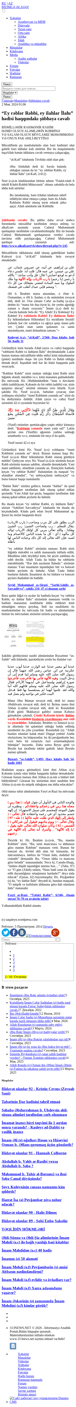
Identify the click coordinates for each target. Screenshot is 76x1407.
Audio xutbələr (27, 58)
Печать (48, 926)
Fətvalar (15, 69)
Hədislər (15, 73)
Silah (21, 40)
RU (4, 3)
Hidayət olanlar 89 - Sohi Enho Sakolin (34, 1221)
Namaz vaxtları (27, 1387)
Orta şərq (24, 33)
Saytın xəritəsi (27, 1390)
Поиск (7, 84)
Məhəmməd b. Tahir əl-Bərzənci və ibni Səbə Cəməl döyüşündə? (34, 1176)
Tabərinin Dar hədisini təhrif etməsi (31, 1102)
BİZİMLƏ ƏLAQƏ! (15, 7)
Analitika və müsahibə (32, 44)
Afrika (22, 36)
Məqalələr (16, 47)
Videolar (23, 62)
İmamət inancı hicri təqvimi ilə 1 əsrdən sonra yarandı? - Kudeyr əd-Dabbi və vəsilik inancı (34, 1127)
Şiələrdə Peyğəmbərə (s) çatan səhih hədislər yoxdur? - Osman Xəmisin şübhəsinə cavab (38, 1055)
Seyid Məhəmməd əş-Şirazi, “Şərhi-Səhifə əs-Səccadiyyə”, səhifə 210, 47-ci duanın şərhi (41, 586)
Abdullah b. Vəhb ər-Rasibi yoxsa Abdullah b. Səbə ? (30, 1163)
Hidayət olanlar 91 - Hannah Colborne (34, 1153)
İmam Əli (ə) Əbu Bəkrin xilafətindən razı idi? (39, 1039)
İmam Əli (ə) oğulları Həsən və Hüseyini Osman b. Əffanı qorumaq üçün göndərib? (37, 1142)
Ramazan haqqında (30, 1379)
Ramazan (16, 77)
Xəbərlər (15, 18)
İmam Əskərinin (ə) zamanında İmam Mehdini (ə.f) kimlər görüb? (33, 1303)
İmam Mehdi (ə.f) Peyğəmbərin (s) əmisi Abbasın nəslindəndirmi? (34, 1269)
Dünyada (24, 25)
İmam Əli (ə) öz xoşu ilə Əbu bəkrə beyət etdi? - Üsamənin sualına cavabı (41, 1048)
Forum (14, 66)
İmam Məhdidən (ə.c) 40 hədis (27, 1250)
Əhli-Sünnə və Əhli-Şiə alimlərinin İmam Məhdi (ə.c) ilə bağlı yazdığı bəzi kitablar (35, 1239)
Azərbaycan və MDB (31, 22)
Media (14, 55)
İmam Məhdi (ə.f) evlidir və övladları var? (37, 1280)
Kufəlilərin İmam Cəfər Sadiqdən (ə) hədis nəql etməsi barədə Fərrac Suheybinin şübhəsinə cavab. (40, 1006)
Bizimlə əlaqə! (27, 1394)
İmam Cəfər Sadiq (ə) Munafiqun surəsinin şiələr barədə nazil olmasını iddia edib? (41, 1019)
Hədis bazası (26, 1376)
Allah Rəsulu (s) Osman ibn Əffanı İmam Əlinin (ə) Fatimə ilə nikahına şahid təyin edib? (41, 1067)
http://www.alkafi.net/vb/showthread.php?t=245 (34, 246)
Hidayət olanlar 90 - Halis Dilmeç (29, 1212)
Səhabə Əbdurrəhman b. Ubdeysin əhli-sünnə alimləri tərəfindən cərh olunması (35, 1112)
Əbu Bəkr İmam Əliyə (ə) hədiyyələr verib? (38, 1032)
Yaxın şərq (24, 29)
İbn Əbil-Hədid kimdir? (25, 1013)
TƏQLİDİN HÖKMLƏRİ (23, 1229)
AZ (10, 3)
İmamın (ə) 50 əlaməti (20, 1259)
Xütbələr (23, 1365)
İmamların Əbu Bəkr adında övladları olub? (37, 995)
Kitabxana (16, 51)
